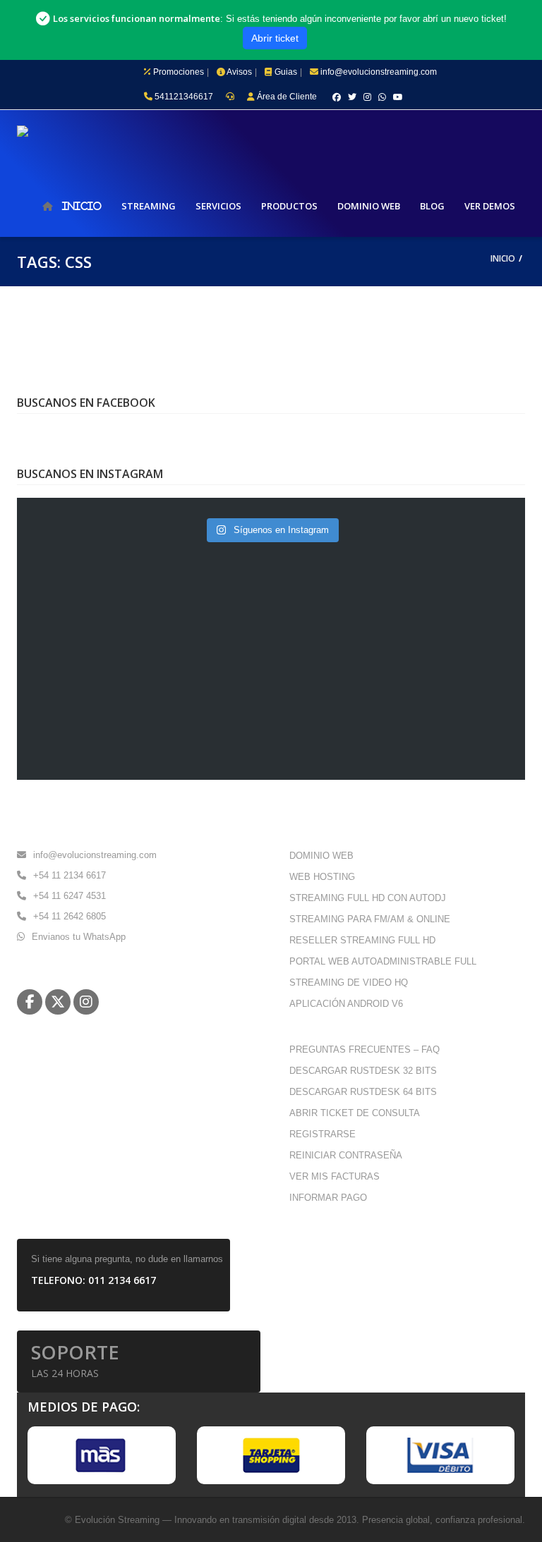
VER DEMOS (489, 206)
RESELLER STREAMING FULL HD (362, 940)
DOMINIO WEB (368, 206)
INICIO (82, 206)
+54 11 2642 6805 (69, 916)
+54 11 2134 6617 (69, 875)
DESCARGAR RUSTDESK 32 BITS (363, 1070)
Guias (288, 72)
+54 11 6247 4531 (69, 896)
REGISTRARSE (322, 1134)
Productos (289, 206)
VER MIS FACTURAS (334, 1176)
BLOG (432, 206)
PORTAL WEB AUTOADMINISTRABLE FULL (382, 961)
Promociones (179, 72)
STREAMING (148, 206)
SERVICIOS (218, 206)
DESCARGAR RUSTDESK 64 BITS (363, 1092)
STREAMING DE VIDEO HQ (348, 982)
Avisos (242, 72)
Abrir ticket (275, 38)
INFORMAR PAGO (328, 1197)
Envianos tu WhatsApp (79, 936)
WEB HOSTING (322, 876)
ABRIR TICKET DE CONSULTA (354, 1113)
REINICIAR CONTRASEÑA (345, 1155)
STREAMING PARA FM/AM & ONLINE (369, 919)
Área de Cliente (286, 97)
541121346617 (182, 97)
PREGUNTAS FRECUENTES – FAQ (364, 1049)
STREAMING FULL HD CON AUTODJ (367, 898)
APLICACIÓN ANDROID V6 (346, 1003)
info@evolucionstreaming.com (381, 72)
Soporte (75, 1359)
